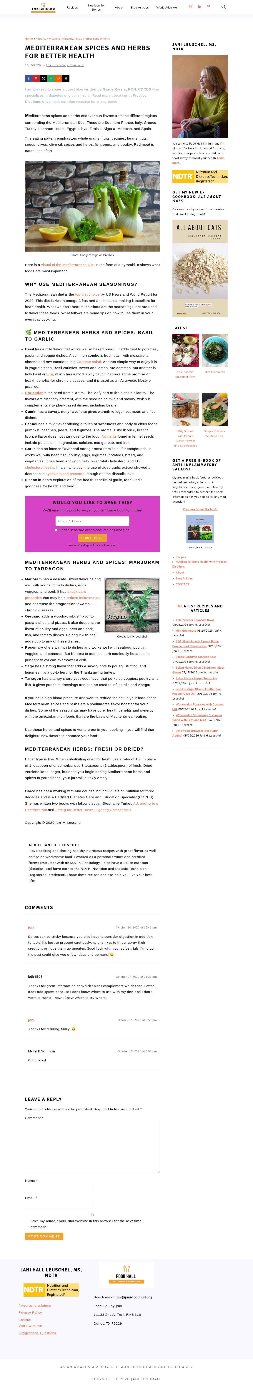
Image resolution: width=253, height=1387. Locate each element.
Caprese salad (89, 362)
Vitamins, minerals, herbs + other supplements (79, 38)
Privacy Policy (30, 1312)
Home (29, 38)
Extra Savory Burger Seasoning (196, 678)
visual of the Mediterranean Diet (68, 265)
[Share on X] (43, 78)
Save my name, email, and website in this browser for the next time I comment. (87, 1224)
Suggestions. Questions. (37, 1333)
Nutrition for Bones (96, 7)
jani (31, 927)
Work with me (30, 1326)
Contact (25, 1320)
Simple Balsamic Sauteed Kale (196, 657)
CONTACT (183, 584)
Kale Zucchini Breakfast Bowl (195, 620)
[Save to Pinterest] (36, 78)
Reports (41, 38)
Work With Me (166, 7)
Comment (34, 1118)
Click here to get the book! (200, 509)
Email (31, 1198)
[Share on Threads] (65, 78)
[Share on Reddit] (58, 78)
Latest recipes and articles (202, 608)
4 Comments (75, 65)
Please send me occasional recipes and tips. (94, 530)
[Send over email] (51, 78)
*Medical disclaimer (35, 1305)
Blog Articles (140, 7)
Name (31, 1180)
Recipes (72, 7)
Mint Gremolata (186, 630)
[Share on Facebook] (28, 78)
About (119, 7)
